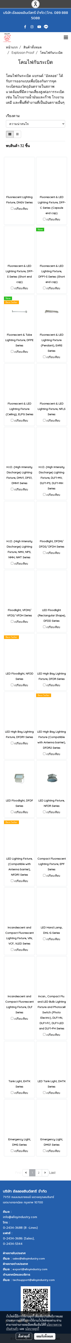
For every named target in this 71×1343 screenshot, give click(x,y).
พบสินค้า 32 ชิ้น (18, 145)
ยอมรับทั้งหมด (44, 1336)
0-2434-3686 (13, 1238)
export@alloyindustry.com (30, 1269)
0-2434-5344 (12, 1244)
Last (52, 1173)
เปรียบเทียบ (21, 208)
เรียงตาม (14, 115)
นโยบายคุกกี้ (32, 1329)
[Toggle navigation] (66, 37)
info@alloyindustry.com (20, 1217)
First (18, 1173)
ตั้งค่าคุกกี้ (24, 1336)
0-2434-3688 (12, 1228)
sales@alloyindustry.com (29, 1259)
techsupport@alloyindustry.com (34, 1280)
